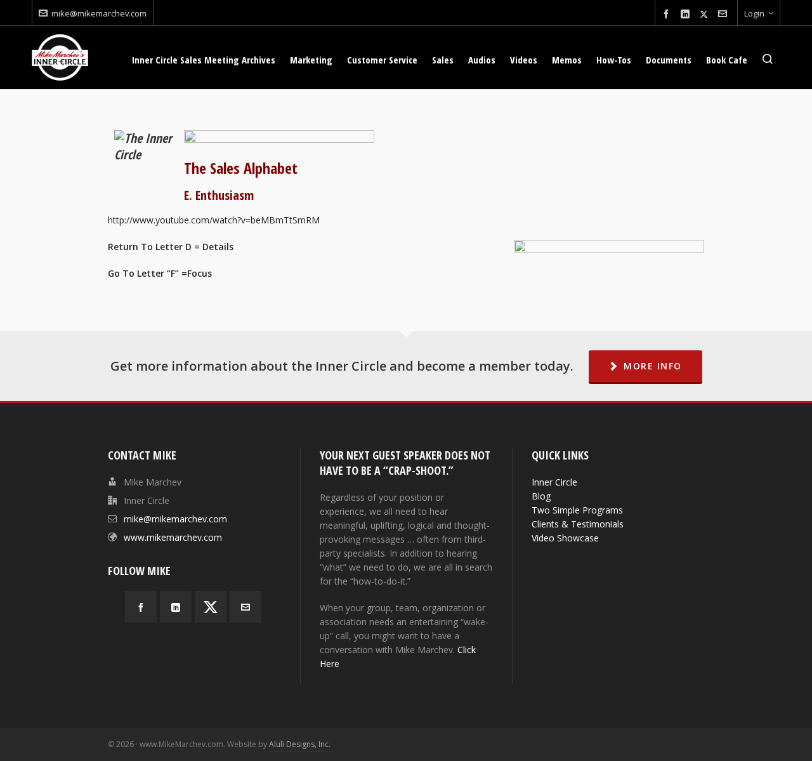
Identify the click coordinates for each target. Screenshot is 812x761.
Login (754, 13)
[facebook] (668, 14)
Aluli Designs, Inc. (300, 744)
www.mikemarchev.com (173, 537)
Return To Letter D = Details (170, 247)
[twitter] (706, 14)
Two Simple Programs (577, 510)
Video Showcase (565, 538)
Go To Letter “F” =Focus (160, 273)
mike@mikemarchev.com (99, 13)
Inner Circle (554, 482)
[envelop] (724, 14)
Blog (541, 496)
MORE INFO (653, 366)
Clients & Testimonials (578, 524)
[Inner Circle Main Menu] (279, 137)
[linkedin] (687, 14)
